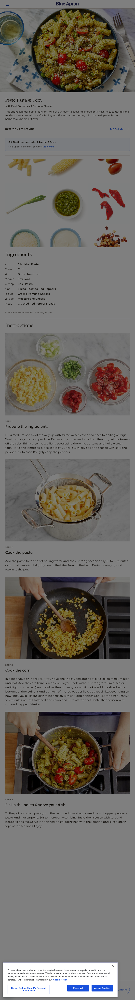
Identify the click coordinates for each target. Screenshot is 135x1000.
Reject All (78, 988)
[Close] (112, 965)
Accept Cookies (102, 988)
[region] (60, 979)
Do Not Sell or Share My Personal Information (28, 989)
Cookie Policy (60, 980)
